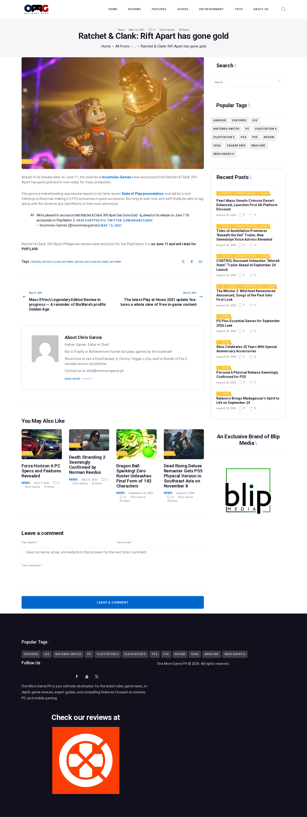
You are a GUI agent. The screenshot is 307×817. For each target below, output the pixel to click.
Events (226, 193)
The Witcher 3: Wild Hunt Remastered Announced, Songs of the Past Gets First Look (245, 295)
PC (247, 128)
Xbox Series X (223, 154)
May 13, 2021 (111, 225)
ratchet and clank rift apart (91, 262)
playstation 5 (224, 137)
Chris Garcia (167, 29)
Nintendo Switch (226, 128)
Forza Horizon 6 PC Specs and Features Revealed (41, 470)
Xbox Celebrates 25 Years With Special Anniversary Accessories (246, 349)
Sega (217, 145)
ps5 (255, 137)
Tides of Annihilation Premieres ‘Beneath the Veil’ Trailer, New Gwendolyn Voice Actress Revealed (244, 235)
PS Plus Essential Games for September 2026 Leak (248, 323)
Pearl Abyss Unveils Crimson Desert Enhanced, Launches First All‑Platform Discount (246, 205)
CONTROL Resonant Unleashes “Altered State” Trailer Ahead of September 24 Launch (247, 265)
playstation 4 (266, 128)
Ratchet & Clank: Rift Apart (57, 262)
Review (269, 137)
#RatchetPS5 (88, 220)
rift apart (115, 262)
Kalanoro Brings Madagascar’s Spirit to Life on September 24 (247, 400)
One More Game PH (172, 664)
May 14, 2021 (137, 29)
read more (72, 379)
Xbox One (258, 145)
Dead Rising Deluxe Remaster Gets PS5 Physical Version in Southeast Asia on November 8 (183, 476)
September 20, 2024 (141, 493)
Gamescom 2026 (246, 193)
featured (36, 262)
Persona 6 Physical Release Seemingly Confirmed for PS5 (247, 375)
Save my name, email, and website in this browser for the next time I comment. (86, 552)
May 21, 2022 (89, 479)
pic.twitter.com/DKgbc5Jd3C (126, 220)
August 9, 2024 (185, 493)
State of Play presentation (143, 194)
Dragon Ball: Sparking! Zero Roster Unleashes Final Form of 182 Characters (134, 476)
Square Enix (236, 145)
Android (219, 120)
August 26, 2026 (226, 215)
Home (106, 46)
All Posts (122, 46)
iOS (255, 120)
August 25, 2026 (226, 331)
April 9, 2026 (41, 483)
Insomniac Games (116, 177)
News (121, 29)
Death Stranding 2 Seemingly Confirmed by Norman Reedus (87, 465)
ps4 (243, 137)
